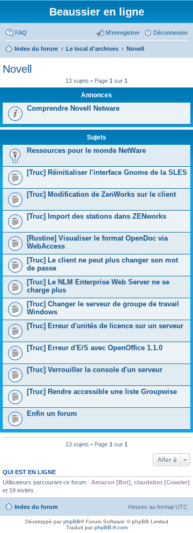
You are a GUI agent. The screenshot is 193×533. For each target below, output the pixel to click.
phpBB (71, 521)
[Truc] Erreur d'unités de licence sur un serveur (105, 326)
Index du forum (36, 507)
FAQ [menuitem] (21, 32)
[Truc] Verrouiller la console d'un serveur (94, 370)
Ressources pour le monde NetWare (86, 150)
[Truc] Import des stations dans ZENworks (96, 216)
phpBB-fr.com (111, 527)
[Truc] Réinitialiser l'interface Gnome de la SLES (107, 172)
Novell (17, 69)
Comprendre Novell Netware (73, 108)
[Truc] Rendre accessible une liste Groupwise (102, 392)
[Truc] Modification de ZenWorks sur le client (101, 194)
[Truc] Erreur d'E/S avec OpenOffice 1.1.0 (94, 348)
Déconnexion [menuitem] (170, 32)
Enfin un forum (52, 414)
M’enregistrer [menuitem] (123, 32)
